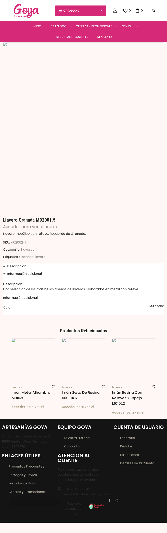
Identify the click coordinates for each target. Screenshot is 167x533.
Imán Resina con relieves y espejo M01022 (127, 398)
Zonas (126, 26)
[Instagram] (116, 500)
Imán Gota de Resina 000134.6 (81, 395)
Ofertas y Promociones (94, 26)
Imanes (17, 387)
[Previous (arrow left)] (0, 531)
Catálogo (59, 26)
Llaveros (27, 249)
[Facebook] (109, 500)
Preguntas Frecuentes (71, 37)
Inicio (37, 26)
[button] (34, 502)
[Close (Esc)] (0, 526)
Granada (26, 257)
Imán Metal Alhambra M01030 (31, 395)
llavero (39, 257)
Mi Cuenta (104, 37)
